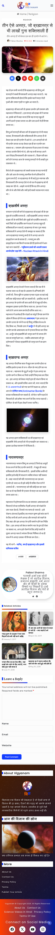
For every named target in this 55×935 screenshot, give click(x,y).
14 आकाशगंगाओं (14, 386)
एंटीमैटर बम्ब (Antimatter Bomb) (27, 390)
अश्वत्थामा (30, 318)
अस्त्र (21, 557)
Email (5, 734)
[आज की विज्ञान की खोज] (27, 838)
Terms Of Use (27, 916)
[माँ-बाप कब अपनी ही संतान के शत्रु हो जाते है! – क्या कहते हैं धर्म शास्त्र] (41, 618)
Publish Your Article (12, 892)
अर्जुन (31, 326)
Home (23, 14)
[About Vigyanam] (27, 788)
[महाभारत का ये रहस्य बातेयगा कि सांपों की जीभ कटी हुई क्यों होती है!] (41, 651)
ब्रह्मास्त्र (33, 557)
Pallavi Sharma (16, 41)
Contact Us (8, 877)
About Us (6, 872)
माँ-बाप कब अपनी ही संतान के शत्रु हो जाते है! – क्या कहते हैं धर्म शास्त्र (41, 630)
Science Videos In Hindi (18, 911)
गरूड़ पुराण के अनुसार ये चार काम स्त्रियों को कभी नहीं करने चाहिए (13, 635)
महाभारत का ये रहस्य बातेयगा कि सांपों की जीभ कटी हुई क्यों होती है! (40, 662)
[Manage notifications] (50, 923)
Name (5, 723)
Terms (5, 887)
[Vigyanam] (27, 5)
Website (7, 745)
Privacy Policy (9, 882)
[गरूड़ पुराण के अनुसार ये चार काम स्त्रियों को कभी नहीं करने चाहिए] (14, 621)
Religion (33, 14)
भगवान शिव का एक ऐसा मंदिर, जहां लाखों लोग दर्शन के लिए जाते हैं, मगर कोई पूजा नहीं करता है (14, 664)
